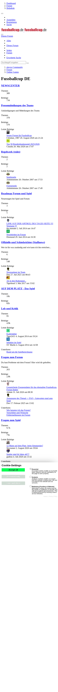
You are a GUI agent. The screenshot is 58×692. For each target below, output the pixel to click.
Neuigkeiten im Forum (16, 234)
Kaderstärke (11, 334)
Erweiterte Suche (13, 58)
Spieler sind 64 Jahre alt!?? (17, 454)
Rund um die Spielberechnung (19, 352)
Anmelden (10, 20)
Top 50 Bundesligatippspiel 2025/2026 (23, 144)
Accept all (13, 470)
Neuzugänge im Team (15, 272)
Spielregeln (11, 177)
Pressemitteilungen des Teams (17, 105)
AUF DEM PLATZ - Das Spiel (18, 288)
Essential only (13, 477)
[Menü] (2, 13)
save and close (13, 483)
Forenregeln (11, 186)
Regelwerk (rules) (10, 151)
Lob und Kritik (9, 308)
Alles (8, 41)
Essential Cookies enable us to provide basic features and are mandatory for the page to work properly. (44, 471)
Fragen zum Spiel (11, 420)
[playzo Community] (24, 31)
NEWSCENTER (10, 85)
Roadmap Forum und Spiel (16, 193)
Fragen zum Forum (12, 357)
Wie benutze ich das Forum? (18, 410)
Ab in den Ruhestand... (16, 281)
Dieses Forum (12, 45)
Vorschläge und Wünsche (17, 412)
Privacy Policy (53, 496)
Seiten (9, 50)
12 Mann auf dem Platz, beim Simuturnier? (24, 446)
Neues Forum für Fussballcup (19, 135)
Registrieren (11, 22)
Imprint (45, 496)
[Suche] (2, 34)
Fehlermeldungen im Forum (18, 415)
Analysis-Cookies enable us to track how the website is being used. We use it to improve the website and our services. (44, 480)
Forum (9, 53)
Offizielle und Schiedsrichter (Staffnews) (23, 242)
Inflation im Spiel (13, 342)
